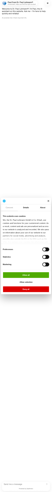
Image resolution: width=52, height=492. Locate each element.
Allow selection (26, 282)
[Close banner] (48, 201)
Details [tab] (26, 207)
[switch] (45, 249)
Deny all (26, 289)
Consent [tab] (9, 207)
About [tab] (42, 207)
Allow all (26, 275)
